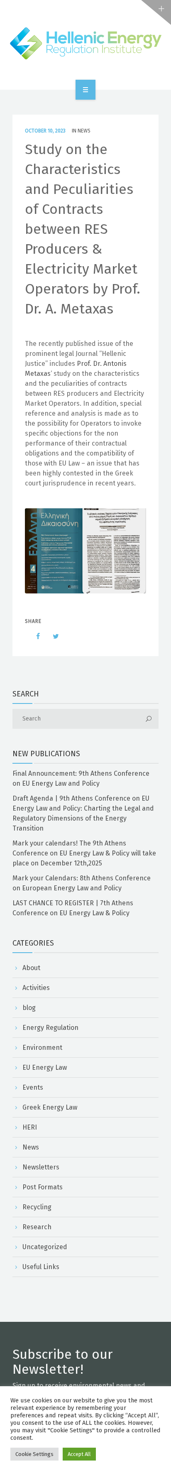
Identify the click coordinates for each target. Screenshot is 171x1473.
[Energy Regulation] (85, 43)
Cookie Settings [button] (34, 1454)
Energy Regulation (50, 1028)
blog (29, 1008)
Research (36, 1227)
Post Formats (42, 1187)
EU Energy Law (44, 1067)
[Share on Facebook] (34, 636)
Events (32, 1087)
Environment (42, 1047)
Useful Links (40, 1267)
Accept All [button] (79, 1454)
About (31, 968)
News (84, 131)
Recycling (36, 1207)
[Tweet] (51, 636)
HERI (29, 1127)
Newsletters (40, 1167)
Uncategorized (44, 1247)
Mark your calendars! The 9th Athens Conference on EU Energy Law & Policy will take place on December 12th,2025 (84, 853)
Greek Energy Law (49, 1107)
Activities (36, 988)
